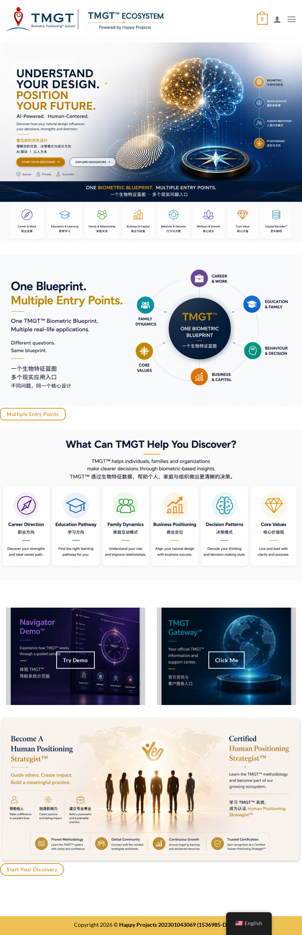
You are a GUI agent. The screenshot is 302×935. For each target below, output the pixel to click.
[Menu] (291, 19)
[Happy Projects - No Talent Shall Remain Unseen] (85, 19)
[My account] (277, 19)
